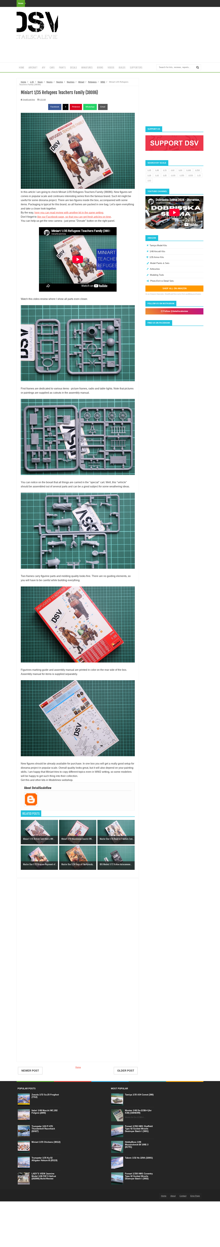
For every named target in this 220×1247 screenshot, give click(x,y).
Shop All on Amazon (175, 288)
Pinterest (76, 107)
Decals (73, 67)
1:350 (182, 175)
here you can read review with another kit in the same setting (68, 212)
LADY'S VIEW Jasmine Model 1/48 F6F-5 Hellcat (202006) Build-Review (44, 1176)
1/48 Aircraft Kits (157, 251)
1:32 (172, 170)
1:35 (149, 170)
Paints (62, 67)
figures (50, 82)
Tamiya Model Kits (158, 245)
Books (100, 67)
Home (21, 67)
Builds (122, 67)
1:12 (157, 175)
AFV (43, 67)
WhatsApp (90, 107)
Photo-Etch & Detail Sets (162, 281)
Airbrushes (155, 269)
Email (102, 107)
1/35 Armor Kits (156, 257)
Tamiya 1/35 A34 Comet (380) (139, 1094)
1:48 (157, 170)
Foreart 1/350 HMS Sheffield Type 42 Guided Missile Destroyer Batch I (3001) (139, 1128)
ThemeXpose (34, 1196)
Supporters (136, 67)
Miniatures (87, 67)
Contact (183, 1196)
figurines (70, 82)
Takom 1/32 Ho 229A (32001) (139, 1158)
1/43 (149, 180)
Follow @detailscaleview (175, 311)
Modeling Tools (157, 275)
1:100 (173, 175)
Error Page (195, 1196)
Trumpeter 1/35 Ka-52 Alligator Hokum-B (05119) (44, 1159)
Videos (111, 67)
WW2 (102, 82)
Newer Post (30, 1070)
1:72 (165, 170)
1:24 (180, 170)
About (173, 1196)
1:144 (188, 170)
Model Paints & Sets (159, 263)
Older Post (125, 1070)
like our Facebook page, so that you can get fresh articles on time (74, 216)
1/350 (190, 175)
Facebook (54, 107)
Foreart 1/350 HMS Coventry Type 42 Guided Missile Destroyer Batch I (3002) (139, 1176)
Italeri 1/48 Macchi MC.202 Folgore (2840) (44, 1111)
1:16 (149, 175)
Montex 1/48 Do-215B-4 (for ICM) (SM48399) (138, 1111)
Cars (52, 67)
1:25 (199, 175)
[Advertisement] (144, 34)
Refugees (92, 82)
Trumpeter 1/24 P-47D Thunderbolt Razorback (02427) (43, 1128)
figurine (59, 82)
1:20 (165, 175)
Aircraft (33, 67)
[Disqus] (78, 927)
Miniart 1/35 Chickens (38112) (46, 1142)
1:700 (197, 170)
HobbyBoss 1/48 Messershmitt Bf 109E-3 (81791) (136, 1144)
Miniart (81, 82)
